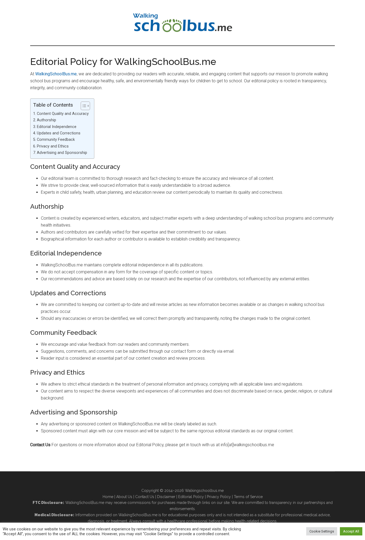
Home (108, 497)
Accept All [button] (351, 531)
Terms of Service (248, 497)
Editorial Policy (191, 497)
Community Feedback (56, 139)
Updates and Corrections (58, 133)
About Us (124, 497)
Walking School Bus (182, 23)
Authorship (46, 120)
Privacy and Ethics (53, 146)
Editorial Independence (56, 127)
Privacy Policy (219, 497)
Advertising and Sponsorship (62, 152)
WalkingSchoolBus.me (56, 73)
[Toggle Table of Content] (83, 105)
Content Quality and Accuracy (63, 113)
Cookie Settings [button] (321, 531)
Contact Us (144, 497)
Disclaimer (166, 497)
